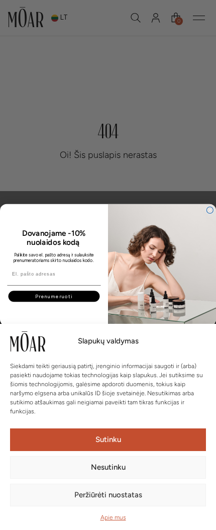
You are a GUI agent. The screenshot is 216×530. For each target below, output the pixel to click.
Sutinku (108, 439)
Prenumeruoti (54, 296)
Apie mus (113, 517)
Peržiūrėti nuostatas (108, 494)
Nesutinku (108, 467)
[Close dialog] (209, 210)
